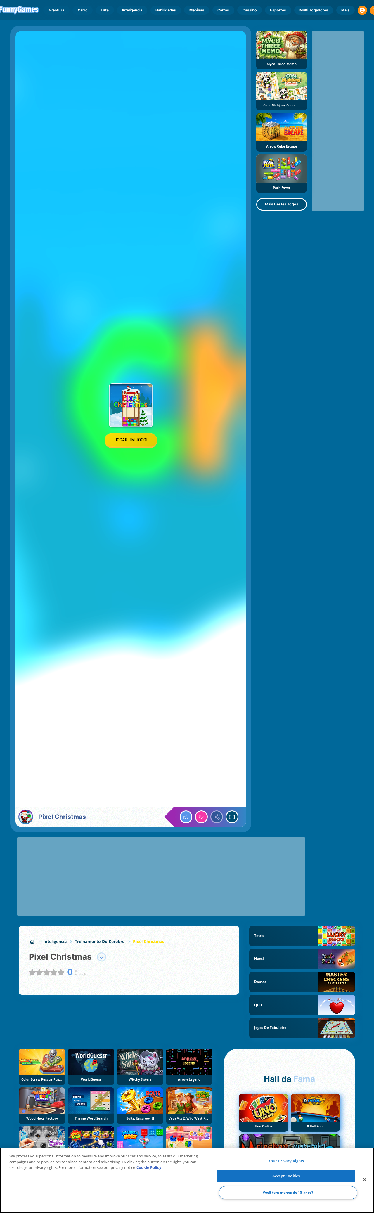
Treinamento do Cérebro (100, 941)
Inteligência (132, 10)
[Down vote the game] (201, 816)
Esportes (278, 10)
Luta (105, 10)
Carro (83, 10)
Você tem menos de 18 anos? (288, 1192)
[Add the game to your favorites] (101, 957)
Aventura (56, 10)
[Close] (364, 1179)
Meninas (196, 10)
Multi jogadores (313, 10)
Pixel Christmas (148, 941)
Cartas (223, 10)
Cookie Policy (148, 1167)
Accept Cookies (286, 1176)
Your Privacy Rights (286, 1160)
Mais (345, 10)
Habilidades (165, 10)
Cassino (250, 10)
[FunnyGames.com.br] (32, 941)
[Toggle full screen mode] (232, 816)
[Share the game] (216, 816)
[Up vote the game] (186, 816)
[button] (362, 10)
